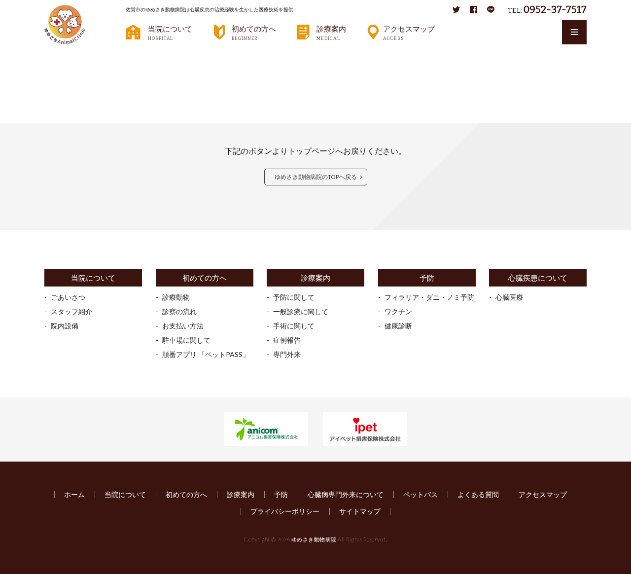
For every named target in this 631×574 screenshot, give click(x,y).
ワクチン (398, 311)
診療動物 (176, 297)
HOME (62, 57)
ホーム (74, 494)
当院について (170, 32)
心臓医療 (509, 297)
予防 (427, 278)
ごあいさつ (68, 297)
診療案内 (331, 32)
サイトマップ (360, 511)
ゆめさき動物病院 (314, 539)
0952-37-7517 (555, 9)
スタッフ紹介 (71, 311)
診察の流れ (179, 311)
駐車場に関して (186, 340)
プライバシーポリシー (284, 511)
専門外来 (287, 354)
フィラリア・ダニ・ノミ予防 (429, 297)
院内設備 (64, 326)
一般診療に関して (300, 311)
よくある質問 (478, 494)
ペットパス (420, 494)
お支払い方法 (183, 326)
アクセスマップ (409, 32)
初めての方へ (254, 32)
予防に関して (294, 297)
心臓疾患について (537, 278)
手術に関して (294, 326)
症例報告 (287, 340)
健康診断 (398, 326)
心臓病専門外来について (346, 494)
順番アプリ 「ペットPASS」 (205, 354)
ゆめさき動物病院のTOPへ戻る (316, 176)
